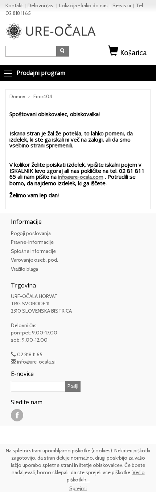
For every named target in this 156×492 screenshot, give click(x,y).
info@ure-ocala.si (36, 361)
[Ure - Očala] (50, 30)
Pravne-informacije (32, 242)
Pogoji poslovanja (31, 233)
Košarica (133, 52)
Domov (17, 96)
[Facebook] (17, 415)
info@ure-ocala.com (80, 177)
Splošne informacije (33, 251)
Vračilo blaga (24, 269)
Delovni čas (41, 5)
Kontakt (14, 5)
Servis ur (121, 5)
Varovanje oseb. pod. (34, 260)
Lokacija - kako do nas (83, 5)
